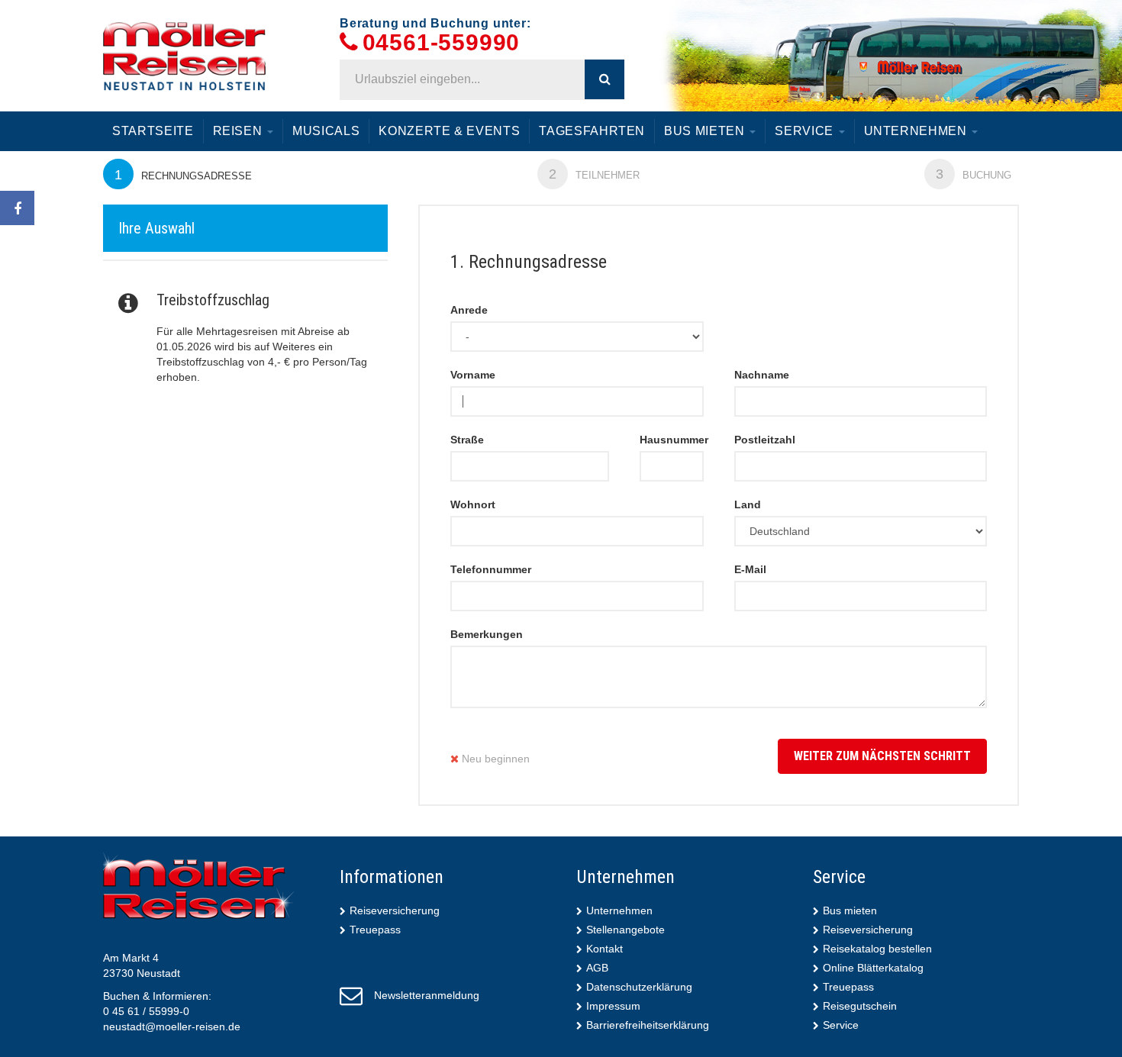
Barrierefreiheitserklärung (647, 1025)
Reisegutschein (860, 1006)
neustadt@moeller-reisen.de (171, 1026)
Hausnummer (672, 439)
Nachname (761, 375)
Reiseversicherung (395, 910)
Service (806, 130)
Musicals (325, 130)
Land (747, 504)
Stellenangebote (625, 929)
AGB (597, 968)
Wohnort (472, 504)
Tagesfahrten (592, 130)
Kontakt (604, 949)
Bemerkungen (486, 634)
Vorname (472, 375)
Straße (467, 439)
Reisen (239, 130)
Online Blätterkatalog (873, 968)
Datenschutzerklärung (639, 987)
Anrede (469, 310)
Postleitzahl (764, 439)
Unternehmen (917, 130)
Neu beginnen (494, 758)
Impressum (613, 1006)
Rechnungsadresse (183, 174)
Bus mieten (706, 130)
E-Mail (750, 569)
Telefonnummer (490, 569)
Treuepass (375, 929)
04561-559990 (442, 43)
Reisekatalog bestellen (877, 949)
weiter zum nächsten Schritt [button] (882, 756)
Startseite (153, 130)
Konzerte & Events (449, 130)
